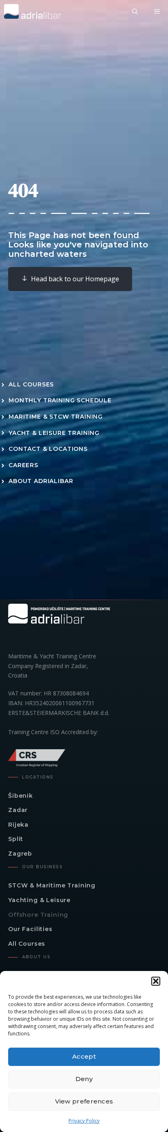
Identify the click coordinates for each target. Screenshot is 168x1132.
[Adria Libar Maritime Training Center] (32, 11)
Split (15, 839)
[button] (156, 981)
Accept (84, 1056)
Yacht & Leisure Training (54, 433)
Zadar (18, 810)
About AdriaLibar (41, 481)
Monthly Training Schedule (60, 400)
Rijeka (18, 824)
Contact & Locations (48, 448)
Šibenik (20, 795)
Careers (23, 465)
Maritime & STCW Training (56, 416)
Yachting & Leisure (39, 900)
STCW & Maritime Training (51, 885)
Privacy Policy (84, 1120)
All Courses (31, 384)
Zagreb (20, 853)
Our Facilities (30, 929)
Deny (84, 1079)
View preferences (84, 1101)
